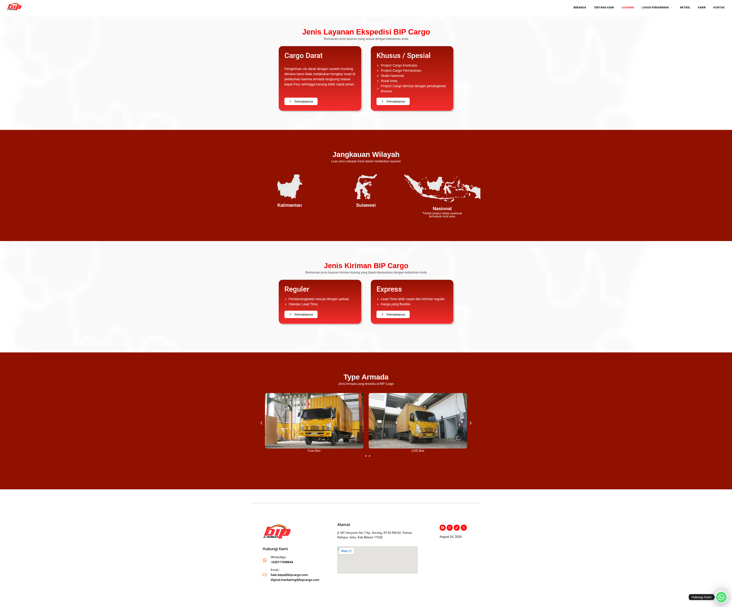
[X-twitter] (464, 528)
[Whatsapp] (721, 597)
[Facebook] (443, 528)
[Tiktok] (457, 528)
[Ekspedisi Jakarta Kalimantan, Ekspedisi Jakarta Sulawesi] (277, 532)
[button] (261, 423)
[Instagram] (450, 528)
